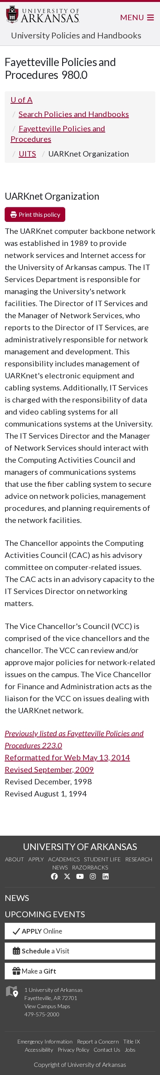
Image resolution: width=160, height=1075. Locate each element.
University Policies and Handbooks (76, 35)
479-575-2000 (41, 1014)
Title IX (131, 1041)
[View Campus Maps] (11, 999)
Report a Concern (98, 1041)
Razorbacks (90, 867)
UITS (27, 153)
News (60, 867)
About (14, 859)
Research (138, 859)
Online (42, 931)
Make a (39, 971)
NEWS (17, 898)
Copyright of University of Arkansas (80, 1064)
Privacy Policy (73, 1049)
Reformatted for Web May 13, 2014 (67, 757)
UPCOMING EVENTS (45, 914)
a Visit (46, 951)
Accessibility (39, 1049)
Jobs (130, 1049)
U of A (21, 99)
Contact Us (107, 1049)
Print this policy (38, 214)
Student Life (102, 859)
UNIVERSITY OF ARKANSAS (80, 846)
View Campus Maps (47, 1006)
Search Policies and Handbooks (74, 113)
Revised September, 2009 (49, 769)
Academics (64, 859)
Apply (36, 859)
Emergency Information (45, 1041)
